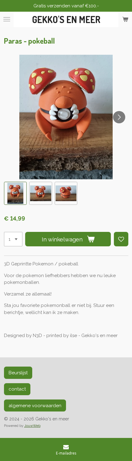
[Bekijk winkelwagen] (125, 19)
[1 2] (13, 239)
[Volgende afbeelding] (119, 117)
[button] (15, 193)
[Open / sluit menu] (7, 19)
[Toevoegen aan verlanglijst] (121, 239)
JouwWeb (32, 425)
